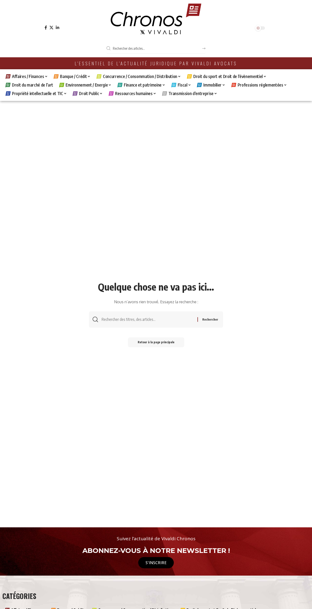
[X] (51, 27)
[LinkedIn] (57, 27)
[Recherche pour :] (147, 319)
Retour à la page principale (156, 342)
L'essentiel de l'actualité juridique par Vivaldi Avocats (156, 63)
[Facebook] (45, 27)
